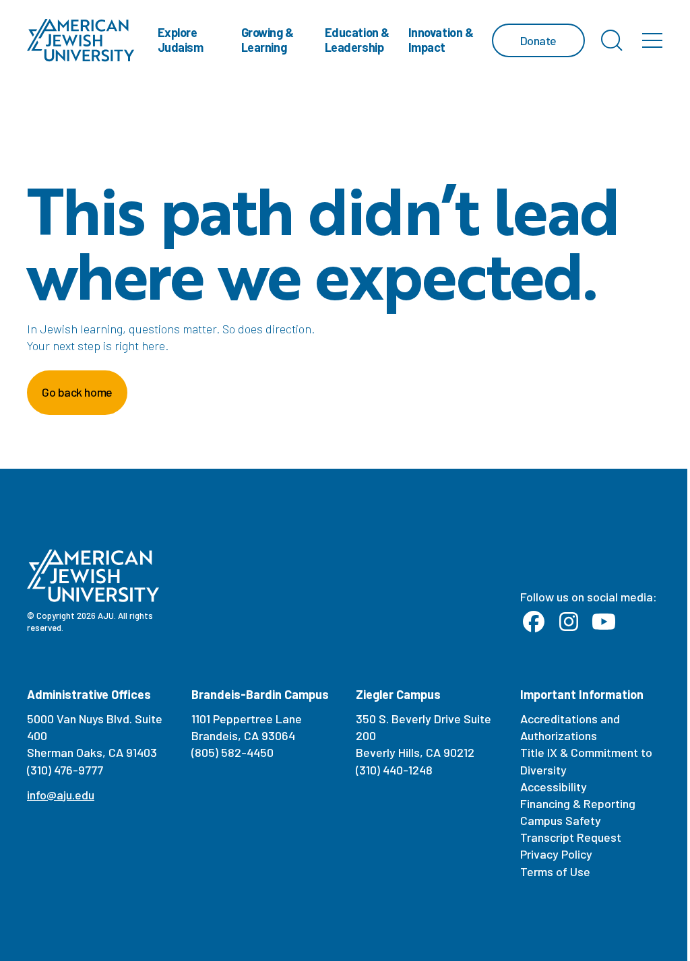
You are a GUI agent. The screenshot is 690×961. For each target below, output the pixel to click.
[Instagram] (568, 622)
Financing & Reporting (577, 803)
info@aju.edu (60, 794)
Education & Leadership (357, 40)
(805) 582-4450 (232, 752)
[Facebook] (533, 622)
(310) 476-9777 (65, 769)
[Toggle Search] (612, 40)
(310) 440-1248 (394, 769)
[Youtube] (603, 622)
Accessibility (553, 786)
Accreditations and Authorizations (570, 727)
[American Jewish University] (81, 40)
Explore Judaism (180, 40)
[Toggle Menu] (652, 40)
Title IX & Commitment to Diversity (586, 760)
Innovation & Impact (441, 40)
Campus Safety (560, 820)
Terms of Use (555, 871)
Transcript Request (570, 837)
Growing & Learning (267, 40)
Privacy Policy (556, 854)
